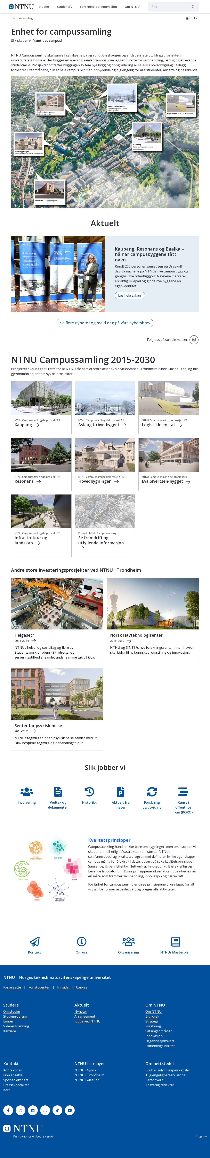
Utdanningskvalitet (160, 1046)
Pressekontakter (16, 1085)
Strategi (151, 1021)
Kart (6, 1090)
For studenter (39, 987)
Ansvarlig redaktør (159, 1085)
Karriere (9, 1031)
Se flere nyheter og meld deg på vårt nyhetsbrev (105, 322)
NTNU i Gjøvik (85, 1070)
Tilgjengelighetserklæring (165, 1075)
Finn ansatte (12, 1075)
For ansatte (12, 987)
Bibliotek (152, 1016)
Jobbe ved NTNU (87, 1021)
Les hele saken (130, 295)
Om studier (11, 1011)
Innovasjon (154, 1036)
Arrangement (84, 1016)
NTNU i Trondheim (89, 1075)
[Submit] (193, 6)
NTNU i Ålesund (86, 1080)
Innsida (62, 987)
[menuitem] (45, 6)
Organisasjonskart (159, 1041)
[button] (27, 801)
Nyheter (80, 1011)
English (194, 18)
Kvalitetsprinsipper (109, 840)
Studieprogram (15, 1016)
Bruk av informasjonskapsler (167, 1070)
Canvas (81, 987)
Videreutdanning (16, 1026)
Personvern (154, 1080)
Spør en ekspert (15, 1080)
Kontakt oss (12, 1070)
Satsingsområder (158, 1031)
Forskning (153, 1026)
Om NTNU (153, 1011)
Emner (8, 1021)
